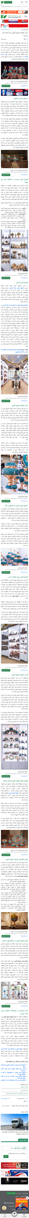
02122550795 (24, 86)
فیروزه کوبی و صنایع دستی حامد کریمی (11, 1049)
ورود (16, 1196)
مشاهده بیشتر (6, 1106)
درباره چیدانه (25, 1193)
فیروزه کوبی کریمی (13, 793)
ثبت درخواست (8, 2)
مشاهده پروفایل (6, 86)
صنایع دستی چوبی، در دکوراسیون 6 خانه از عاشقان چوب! (13, 1073)
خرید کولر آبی (24, 1090)
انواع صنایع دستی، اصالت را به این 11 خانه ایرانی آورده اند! (13, 1077)
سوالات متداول (24, 1196)
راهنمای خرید (24, 30)
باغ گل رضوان (24, 1087)
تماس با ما (18, 1193)
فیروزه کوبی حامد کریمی (17, 288)
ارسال (6, 1156)
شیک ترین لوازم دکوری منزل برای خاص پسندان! (13, 1070)
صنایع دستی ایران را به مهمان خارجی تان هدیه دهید (13, 1066)
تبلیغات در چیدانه (11, 1193)
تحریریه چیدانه (20, 1099)
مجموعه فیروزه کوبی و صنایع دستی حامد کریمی (15, 305)
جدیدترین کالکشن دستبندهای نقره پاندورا (17, 1094)
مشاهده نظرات (4, 29)
